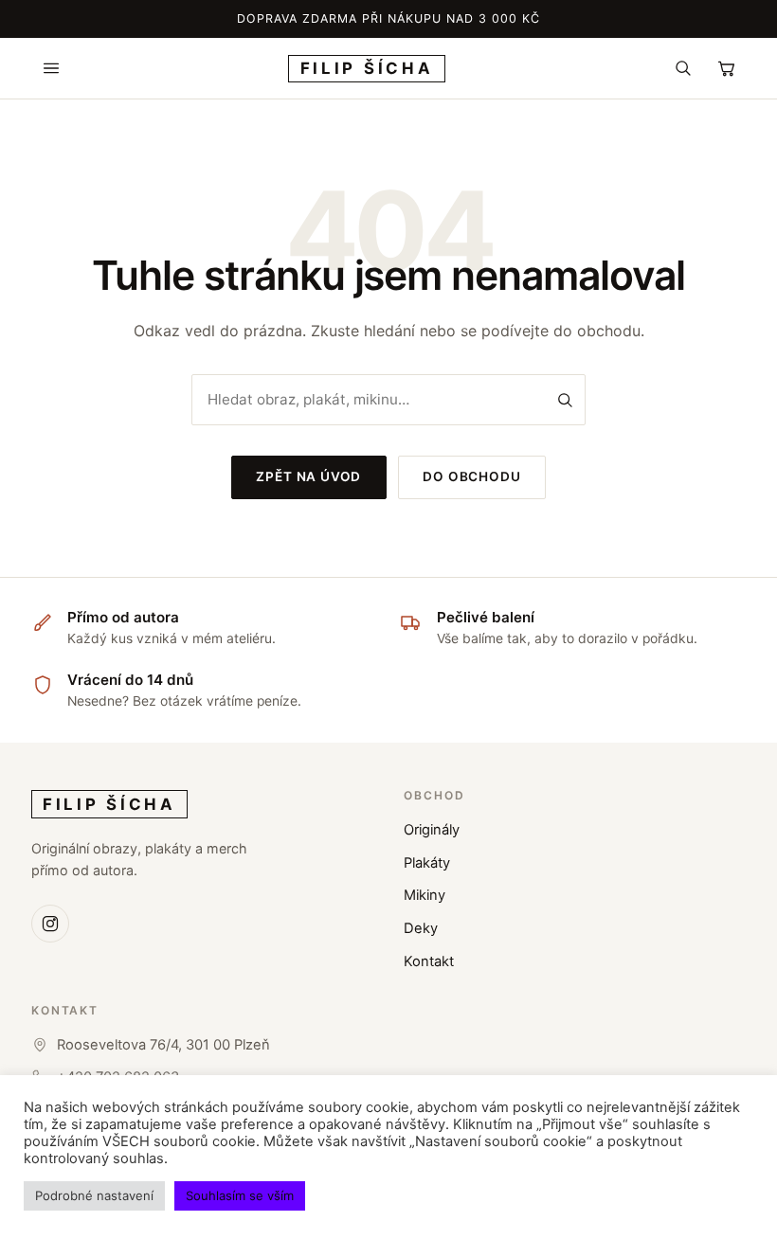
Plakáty (427, 862)
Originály (432, 829)
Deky (421, 928)
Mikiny (424, 895)
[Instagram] (50, 924)
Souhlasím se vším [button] (240, 1195)
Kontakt (429, 961)
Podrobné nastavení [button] (94, 1195)
